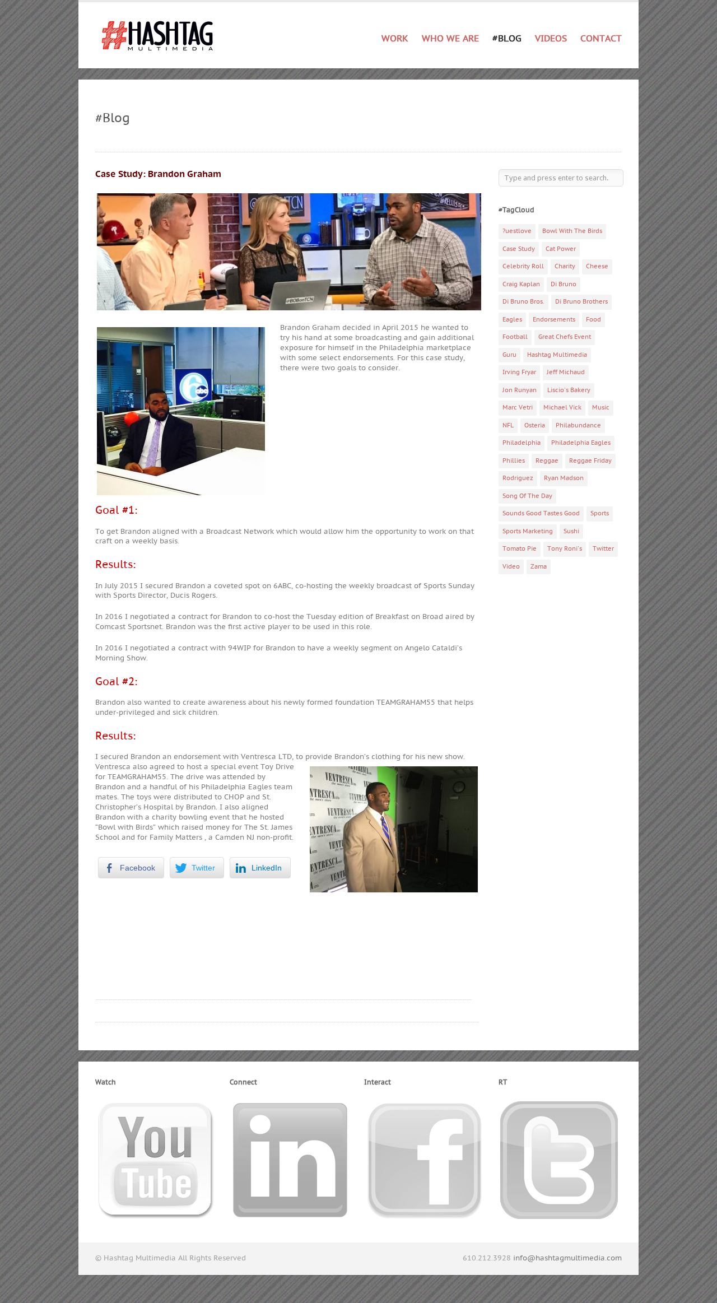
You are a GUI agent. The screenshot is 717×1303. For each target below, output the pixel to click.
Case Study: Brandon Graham (158, 174)
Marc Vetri (517, 407)
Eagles (512, 319)
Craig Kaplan (521, 284)
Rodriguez (517, 478)
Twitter (603, 548)
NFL (508, 425)
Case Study (518, 249)
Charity (565, 266)
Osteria (534, 425)
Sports (599, 513)
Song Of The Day (527, 496)
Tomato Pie (519, 548)
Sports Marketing (527, 531)
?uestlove (517, 231)
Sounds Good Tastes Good (541, 513)
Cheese (597, 266)
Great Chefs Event (564, 337)
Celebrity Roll (523, 266)
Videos (551, 39)
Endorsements (554, 319)
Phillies (513, 460)
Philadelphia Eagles (581, 442)
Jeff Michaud (566, 372)
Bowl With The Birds (572, 231)
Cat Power (561, 249)
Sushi (571, 531)
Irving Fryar (519, 372)
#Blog (507, 39)
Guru (509, 355)
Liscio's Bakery (568, 390)
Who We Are (450, 39)
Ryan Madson (564, 478)
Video (511, 566)
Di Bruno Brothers (581, 301)
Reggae (547, 460)
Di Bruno (563, 284)
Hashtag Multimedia (557, 355)
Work (394, 37)
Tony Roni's (564, 548)
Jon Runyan (519, 390)
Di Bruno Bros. (523, 301)
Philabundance (578, 425)
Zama (538, 566)
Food (593, 319)
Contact (601, 39)
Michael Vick (562, 407)
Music (600, 407)
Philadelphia (521, 442)
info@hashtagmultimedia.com (567, 1258)
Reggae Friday (590, 460)
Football (515, 337)
